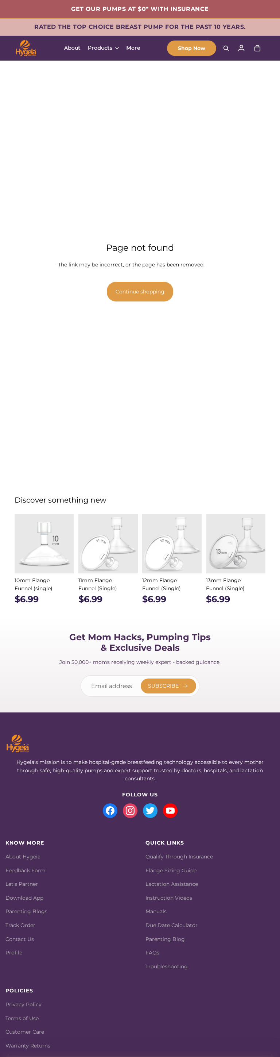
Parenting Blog (165, 939)
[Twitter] (150, 810)
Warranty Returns (27, 1045)
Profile (13, 952)
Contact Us (19, 939)
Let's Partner (21, 884)
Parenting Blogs (26, 911)
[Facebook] (110, 810)
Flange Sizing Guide (171, 870)
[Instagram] (130, 810)
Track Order (20, 925)
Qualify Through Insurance (179, 856)
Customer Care (24, 1032)
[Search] (226, 48)
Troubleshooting (166, 966)
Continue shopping (140, 291)
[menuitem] (133, 48)
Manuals (156, 911)
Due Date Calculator (171, 925)
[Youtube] (170, 810)
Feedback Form (25, 870)
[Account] (241, 48)
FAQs (152, 952)
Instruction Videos (168, 898)
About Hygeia (22, 856)
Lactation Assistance (171, 884)
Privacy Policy (23, 1004)
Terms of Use (22, 1018)
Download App (24, 898)
